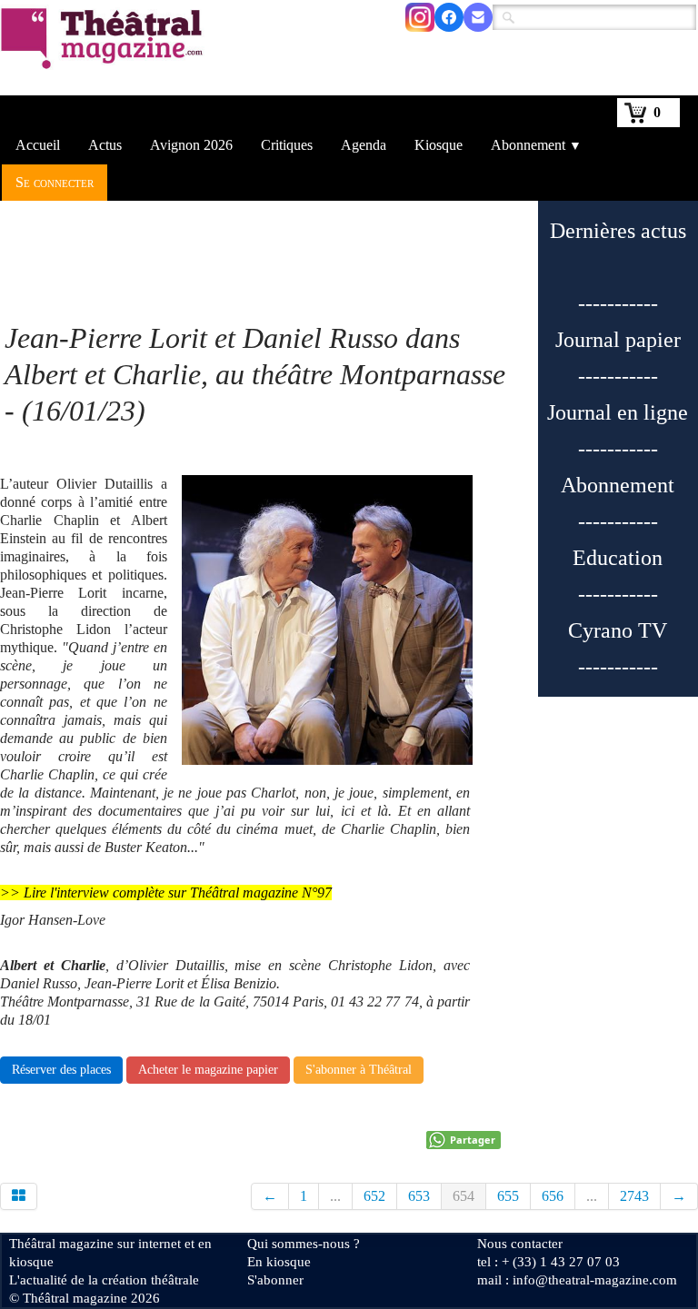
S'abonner (275, 1280)
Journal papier (618, 340)
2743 (634, 1196)
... (335, 1196)
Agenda (363, 145)
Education (618, 558)
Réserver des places (61, 1069)
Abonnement (536, 145)
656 (552, 1196)
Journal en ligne (617, 412)
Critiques (287, 145)
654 (463, 1196)
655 (508, 1196)
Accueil (37, 145)
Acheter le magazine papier (208, 1069)
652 (374, 1196)
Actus (105, 145)
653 (419, 1196)
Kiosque (438, 145)
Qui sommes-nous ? (303, 1243)
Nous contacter (520, 1243)
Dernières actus (618, 231)
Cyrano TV (617, 630)
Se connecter (54, 182)
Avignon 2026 (191, 145)
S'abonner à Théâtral (358, 1069)
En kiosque (279, 1261)
